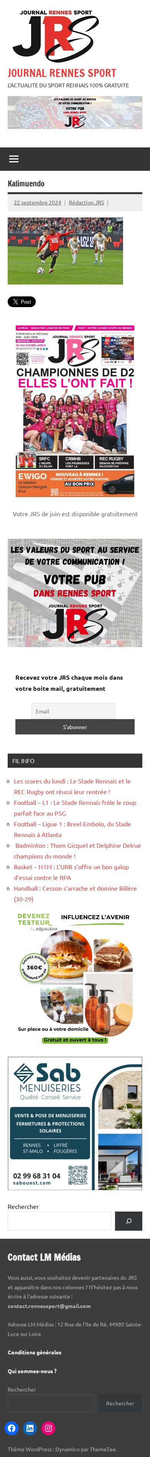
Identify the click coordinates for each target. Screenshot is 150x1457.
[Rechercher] (128, 1221)
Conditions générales (35, 1352)
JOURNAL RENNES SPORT (62, 72)
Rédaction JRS (86, 202)
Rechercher (23, 1206)
